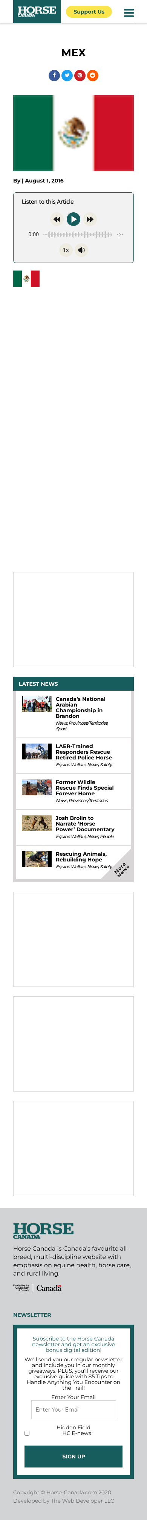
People (106, 837)
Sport (61, 729)
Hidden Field (73, 1427)
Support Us (89, 11)
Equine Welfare (71, 765)
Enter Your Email (73, 1397)
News (61, 723)
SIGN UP (73, 1456)
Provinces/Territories (87, 723)
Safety (106, 765)
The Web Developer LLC (82, 1500)
